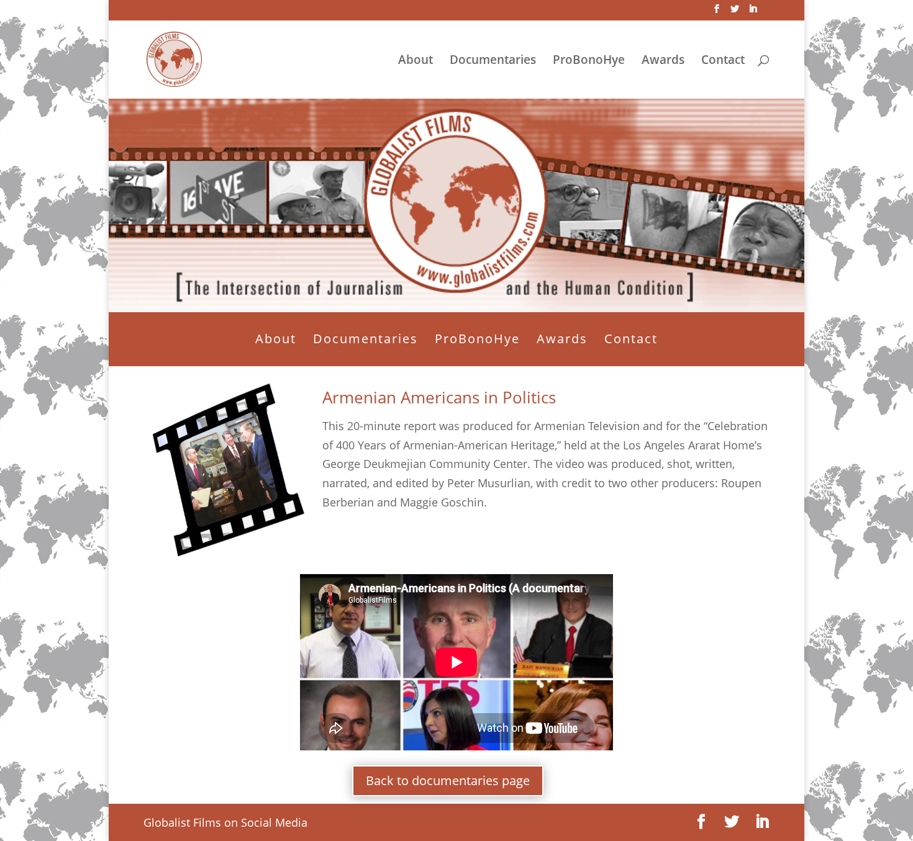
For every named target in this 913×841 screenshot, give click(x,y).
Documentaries (493, 61)
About (415, 61)
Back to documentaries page (448, 780)
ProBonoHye (589, 61)
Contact (723, 61)
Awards (663, 61)
